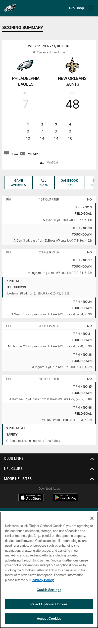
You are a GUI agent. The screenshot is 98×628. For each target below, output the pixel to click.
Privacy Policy (43, 580)
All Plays (43, 182)
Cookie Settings (49, 590)
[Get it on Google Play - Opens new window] (65, 500)
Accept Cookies (49, 618)
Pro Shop (76, 8)
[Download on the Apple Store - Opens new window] (31, 498)
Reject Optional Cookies (49, 604)
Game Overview (18, 182)
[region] (49, 569)
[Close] (91, 518)
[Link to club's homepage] (10, 6)
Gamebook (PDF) (69, 182)
